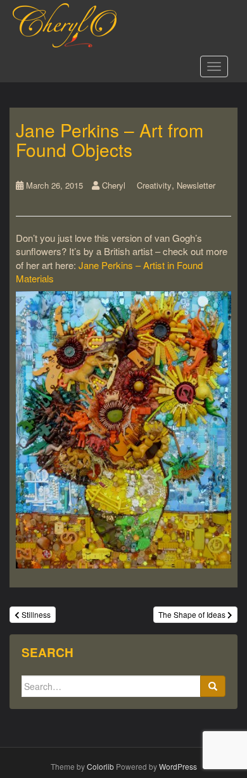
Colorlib (100, 766)
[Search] (212, 686)
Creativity (154, 185)
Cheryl (113, 185)
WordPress (178, 766)
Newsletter (196, 185)
